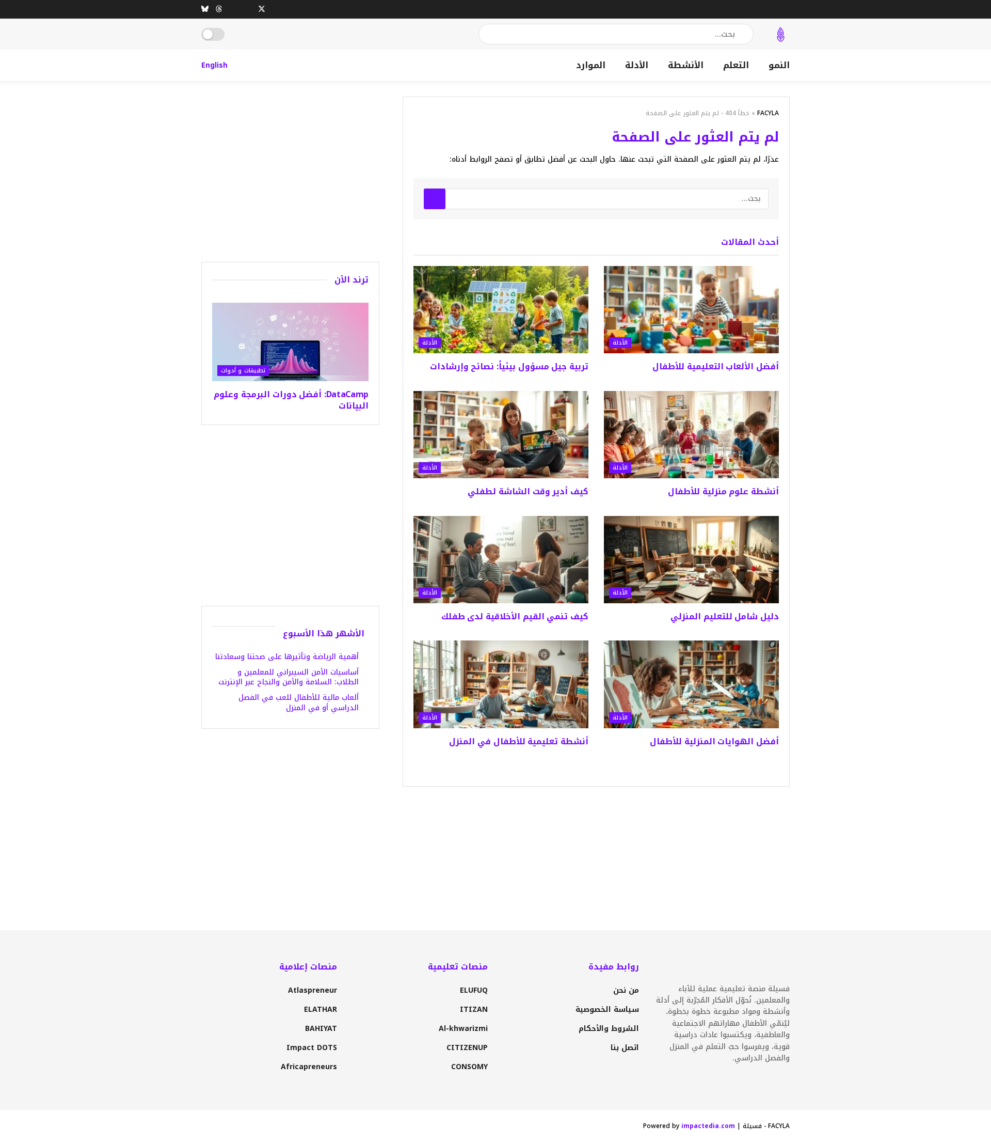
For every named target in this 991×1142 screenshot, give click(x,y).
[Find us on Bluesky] (205, 9)
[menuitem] (214, 65)
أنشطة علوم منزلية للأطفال (723, 491)
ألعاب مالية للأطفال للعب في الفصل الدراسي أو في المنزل (298, 703)
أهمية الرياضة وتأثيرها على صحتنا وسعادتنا (287, 657)
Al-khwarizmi (463, 1029)
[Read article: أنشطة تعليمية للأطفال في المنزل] (500, 684)
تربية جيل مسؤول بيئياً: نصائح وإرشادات (509, 366)
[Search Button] (487, 34)
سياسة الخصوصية (607, 1009)
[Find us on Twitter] (261, 9)
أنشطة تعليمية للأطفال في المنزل (518, 741)
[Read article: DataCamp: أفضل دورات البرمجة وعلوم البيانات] (290, 342)
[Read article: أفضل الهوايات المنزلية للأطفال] (691, 684)
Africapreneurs (309, 1067)
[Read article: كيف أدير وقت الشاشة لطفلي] (500, 435)
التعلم (736, 65)
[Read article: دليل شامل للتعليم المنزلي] (691, 560)
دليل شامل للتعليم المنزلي (724, 616)
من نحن (626, 990)
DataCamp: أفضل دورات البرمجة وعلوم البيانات (291, 400)
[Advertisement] (290, 169)
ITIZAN (474, 1009)
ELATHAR (320, 1009)
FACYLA (768, 113)
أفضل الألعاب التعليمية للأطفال (715, 366)
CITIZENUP (467, 1048)
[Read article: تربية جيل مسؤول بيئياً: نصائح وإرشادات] (500, 310)
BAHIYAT (321, 1029)
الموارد (590, 65)
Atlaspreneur (312, 990)
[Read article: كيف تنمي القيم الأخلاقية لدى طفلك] (500, 560)
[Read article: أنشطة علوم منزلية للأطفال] (691, 435)
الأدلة (636, 65)
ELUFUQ (474, 990)
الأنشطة (686, 65)
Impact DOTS (311, 1048)
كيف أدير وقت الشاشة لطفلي (528, 491)
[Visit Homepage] (781, 34)
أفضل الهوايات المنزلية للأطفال (714, 741)
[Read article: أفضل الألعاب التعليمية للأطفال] (691, 310)
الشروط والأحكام (609, 1029)
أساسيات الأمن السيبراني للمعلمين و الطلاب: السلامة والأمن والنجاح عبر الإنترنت (288, 677)
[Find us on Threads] (219, 9)
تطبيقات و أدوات (243, 370)
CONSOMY (469, 1067)
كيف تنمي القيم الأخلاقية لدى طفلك (514, 616)
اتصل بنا (625, 1048)
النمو (779, 65)
